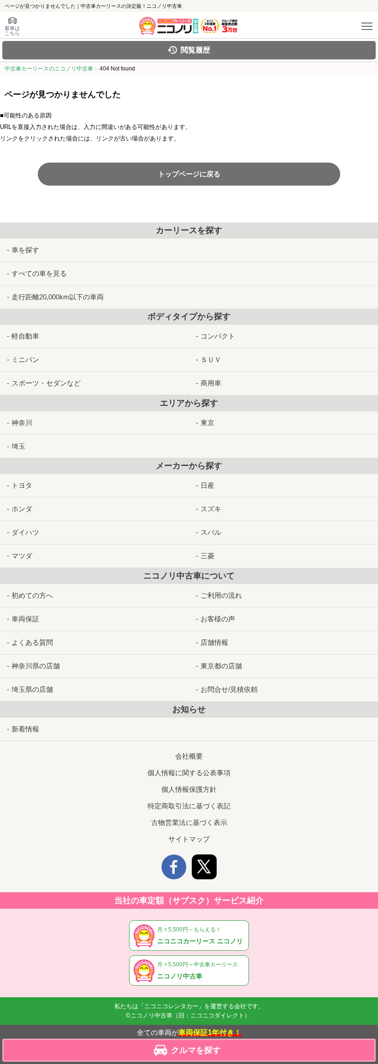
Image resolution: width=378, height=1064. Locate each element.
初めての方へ (32, 595)
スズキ (211, 509)
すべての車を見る (39, 273)
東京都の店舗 (221, 666)
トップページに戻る (189, 174)
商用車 (211, 383)
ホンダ (22, 509)
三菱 (207, 556)
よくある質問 (32, 642)
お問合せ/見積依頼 (229, 689)
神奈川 (22, 423)
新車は (12, 30)
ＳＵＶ (211, 359)
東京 (207, 423)
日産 (207, 485)
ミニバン (25, 359)
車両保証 (25, 619)
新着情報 (25, 729)
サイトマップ (189, 839)
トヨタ (22, 485)
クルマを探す (196, 1050)
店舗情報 (214, 642)
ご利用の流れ (221, 595)
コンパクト (218, 336)
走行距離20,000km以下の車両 (58, 297)
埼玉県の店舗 (32, 689)
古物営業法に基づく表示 (189, 822)
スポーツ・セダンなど (46, 383)
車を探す (25, 250)
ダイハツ (25, 532)
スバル (211, 532)
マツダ (22, 556)
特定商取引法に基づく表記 (189, 806)
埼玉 (18, 446)
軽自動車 (25, 336)
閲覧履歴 (195, 50)
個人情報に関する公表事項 (189, 773)
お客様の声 (218, 619)
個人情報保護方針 (189, 789)
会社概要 (189, 756)
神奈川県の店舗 (36, 666)
